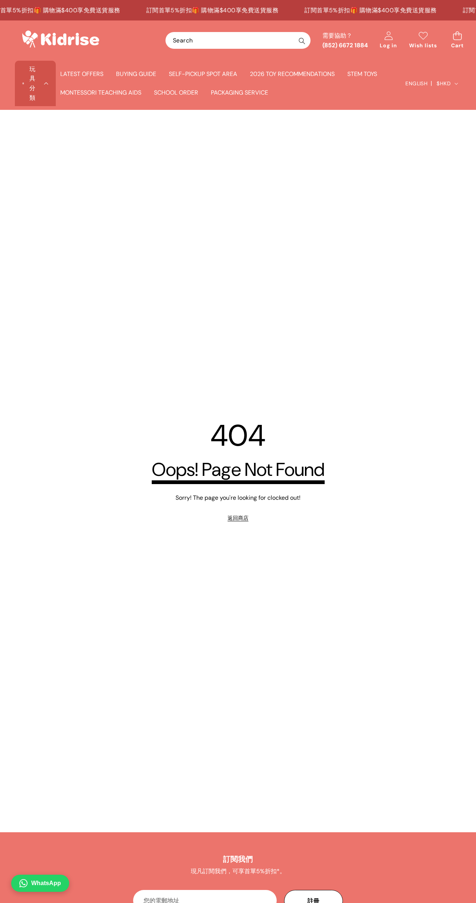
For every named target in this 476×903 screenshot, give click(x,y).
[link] (238, 518)
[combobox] (238, 40)
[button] (457, 40)
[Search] (301, 40)
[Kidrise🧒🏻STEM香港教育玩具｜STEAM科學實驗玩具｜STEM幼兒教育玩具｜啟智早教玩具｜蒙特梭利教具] (60, 40)
